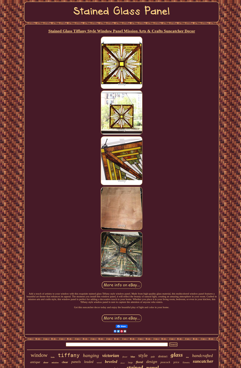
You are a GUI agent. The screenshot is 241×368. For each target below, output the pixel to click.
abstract (162, 356)
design (151, 361)
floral (139, 362)
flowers (186, 362)
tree (187, 357)
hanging (91, 355)
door (45, 362)
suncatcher (203, 361)
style (143, 355)
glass (177, 355)
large (130, 362)
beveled (111, 361)
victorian (110, 355)
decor (122, 363)
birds (53, 357)
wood (99, 362)
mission (55, 362)
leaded (88, 362)
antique (35, 362)
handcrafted (202, 355)
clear (65, 362)
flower (124, 357)
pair (153, 356)
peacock (165, 362)
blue (133, 356)
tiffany (69, 355)
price (176, 362)
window (39, 355)
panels (76, 362)
